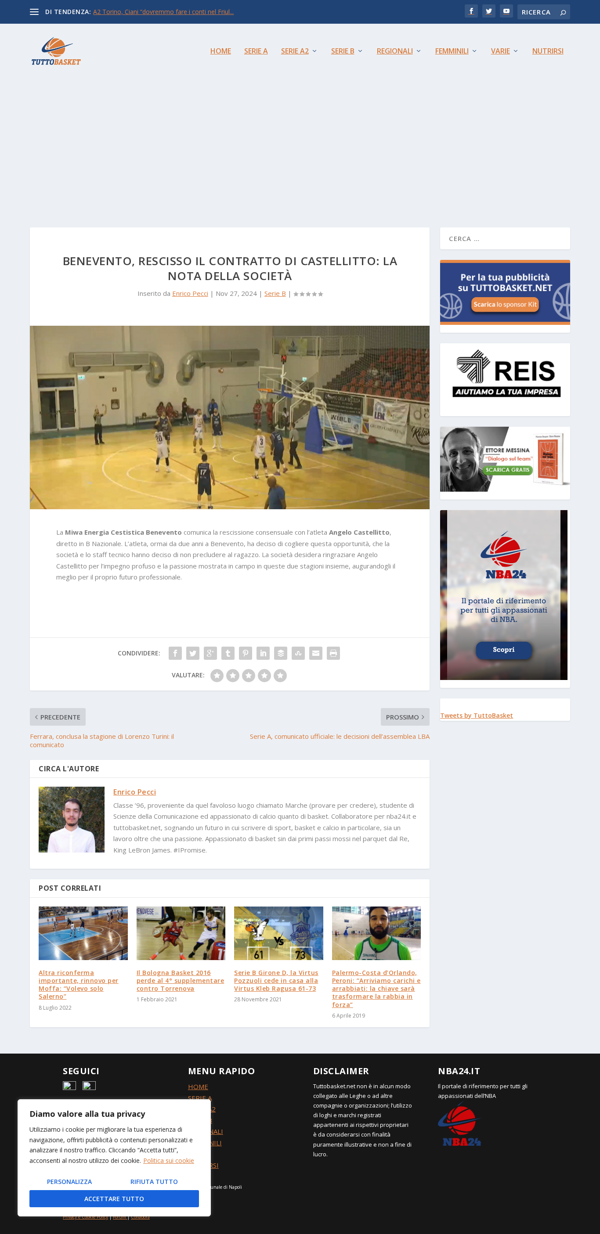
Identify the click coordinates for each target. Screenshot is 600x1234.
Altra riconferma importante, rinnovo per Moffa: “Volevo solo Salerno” (79, 984)
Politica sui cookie (168, 1160)
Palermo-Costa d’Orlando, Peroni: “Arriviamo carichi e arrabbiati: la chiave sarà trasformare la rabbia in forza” (376, 988)
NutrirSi (548, 51)
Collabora (140, 1217)
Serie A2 (295, 51)
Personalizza (69, 1181)
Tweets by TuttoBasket (476, 715)
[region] (114, 1157)
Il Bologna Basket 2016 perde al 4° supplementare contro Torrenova (180, 980)
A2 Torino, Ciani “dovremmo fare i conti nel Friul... (163, 11)
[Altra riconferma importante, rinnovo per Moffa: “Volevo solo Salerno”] (83, 933)
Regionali (395, 51)
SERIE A (200, 1098)
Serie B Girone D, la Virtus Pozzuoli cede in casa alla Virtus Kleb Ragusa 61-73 (276, 980)
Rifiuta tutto (154, 1181)
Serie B (342, 51)
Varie (500, 51)
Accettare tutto (114, 1198)
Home (220, 51)
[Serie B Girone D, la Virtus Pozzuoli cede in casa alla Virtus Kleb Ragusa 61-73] (278, 933)
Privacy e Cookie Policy (85, 1217)
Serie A (256, 51)
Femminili (452, 51)
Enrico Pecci (190, 293)
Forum (119, 1217)
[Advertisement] (300, 144)
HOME (198, 1086)
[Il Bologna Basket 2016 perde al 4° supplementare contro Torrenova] (181, 933)
